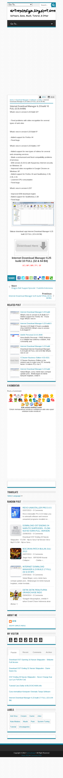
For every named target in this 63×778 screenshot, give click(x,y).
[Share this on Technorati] (51, 278)
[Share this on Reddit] (47, 278)
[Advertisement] (31, 61)
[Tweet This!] (23, 278)
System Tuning (43, 721)
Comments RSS (36, 755)
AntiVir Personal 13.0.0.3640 (31, 335)
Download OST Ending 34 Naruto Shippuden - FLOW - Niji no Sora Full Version (37, 528)
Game (32, 716)
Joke (39, 716)
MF (27, 265)
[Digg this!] (35, 278)
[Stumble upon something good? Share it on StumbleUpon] (31, 278)
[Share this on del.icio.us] (39, 278)
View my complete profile (17, 626)
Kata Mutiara (15, 721)
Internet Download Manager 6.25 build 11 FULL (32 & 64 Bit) (35, 312)
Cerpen (23, 716)
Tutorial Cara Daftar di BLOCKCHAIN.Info (25, 686)
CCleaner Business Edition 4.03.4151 (34, 358)
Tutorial (13, 727)
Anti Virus (14, 716)
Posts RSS (25, 755)
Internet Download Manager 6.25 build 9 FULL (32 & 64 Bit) (35, 323)
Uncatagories (24, 727)
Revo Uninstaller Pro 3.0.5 (37, 508)
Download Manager (22, 100)
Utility (40, 100)
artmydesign (31, 753)
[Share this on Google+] (27, 278)
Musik (25, 721)
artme (44, 97)
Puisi (33, 721)
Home (12, 100)
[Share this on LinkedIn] (43, 278)
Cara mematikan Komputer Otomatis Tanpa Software (29, 692)
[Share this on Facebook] (19, 278)
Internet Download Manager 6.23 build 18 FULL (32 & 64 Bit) (35, 346)
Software (33, 100)
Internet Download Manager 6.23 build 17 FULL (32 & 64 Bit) (35, 369)
